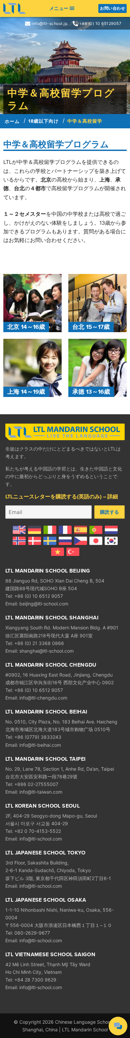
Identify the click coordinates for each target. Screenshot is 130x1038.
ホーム (12, 121)
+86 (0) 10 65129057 (100, 24)
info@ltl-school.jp (49, 24)
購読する (109, 511)
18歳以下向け (43, 121)
